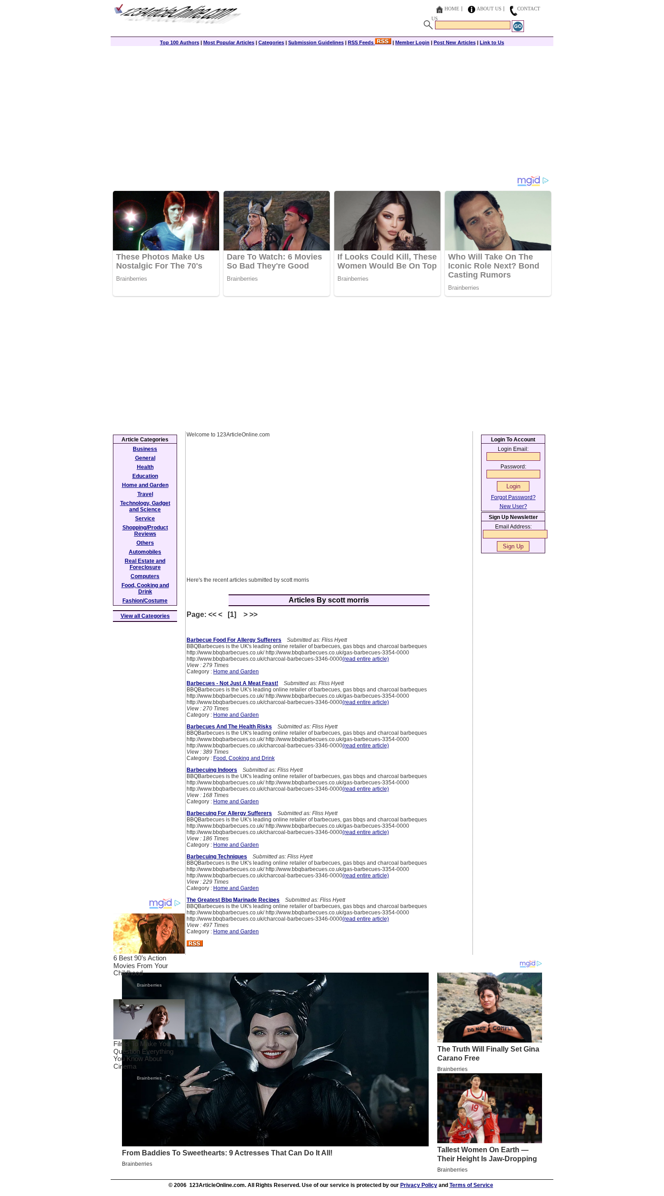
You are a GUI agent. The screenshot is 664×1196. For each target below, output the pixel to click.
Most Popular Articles (228, 42)
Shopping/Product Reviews (145, 530)
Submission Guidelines (316, 42)
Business (145, 449)
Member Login (412, 42)
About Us (489, 8)
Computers (145, 576)
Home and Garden (236, 671)
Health (145, 467)
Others (145, 543)
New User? (513, 506)
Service (145, 518)
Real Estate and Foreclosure (145, 564)
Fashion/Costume (145, 601)
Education (145, 476)
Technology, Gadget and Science (145, 506)
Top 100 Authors (179, 42)
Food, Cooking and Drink (244, 758)
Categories (271, 42)
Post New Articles (455, 42)
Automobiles (145, 552)
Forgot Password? (513, 497)
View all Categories (145, 616)
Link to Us (492, 42)
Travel (145, 494)
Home (451, 8)
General (145, 458)
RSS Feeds (361, 42)
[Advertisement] (332, 111)
